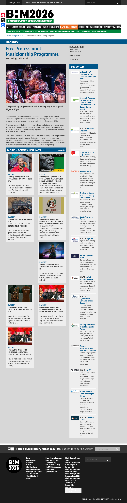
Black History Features (54, 458)
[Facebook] (2, 25)
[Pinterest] (2, 15)
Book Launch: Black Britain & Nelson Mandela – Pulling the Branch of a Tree (51, 181)
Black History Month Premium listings (72, 470)
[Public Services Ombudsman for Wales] (75, 391)
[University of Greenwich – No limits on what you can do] (75, 72)
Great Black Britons (52, 460)
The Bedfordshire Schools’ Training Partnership (87, 195)
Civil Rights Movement (53, 467)
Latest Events (18, 27)
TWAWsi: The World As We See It (51, 267)
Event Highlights (51, 27)
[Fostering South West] (75, 256)
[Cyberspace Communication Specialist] (75, 296)
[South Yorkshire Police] (75, 218)
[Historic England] (75, 130)
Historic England (87, 129)
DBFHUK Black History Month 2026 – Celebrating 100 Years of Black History (51, 223)
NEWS (29, 27)
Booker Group (86, 171)
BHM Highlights (31, 467)
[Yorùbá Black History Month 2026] (20, 293)
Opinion (28, 465)
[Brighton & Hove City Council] (75, 153)
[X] (2, 20)
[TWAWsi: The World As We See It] (51, 250)
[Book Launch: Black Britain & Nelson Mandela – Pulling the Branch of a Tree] (51, 163)
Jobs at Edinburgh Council (32, 477)
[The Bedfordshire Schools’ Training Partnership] (75, 195)
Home (8, 36)
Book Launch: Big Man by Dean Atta (49, 2)
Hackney (21, 36)
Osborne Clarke (87, 418)
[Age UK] (75, 239)
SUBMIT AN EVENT (14, 31)
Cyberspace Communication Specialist (86, 300)
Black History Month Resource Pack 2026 (64, 31)
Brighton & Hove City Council (87, 153)
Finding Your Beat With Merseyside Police (87, 326)
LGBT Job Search (32, 474)
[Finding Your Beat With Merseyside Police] (75, 325)
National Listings (68, 27)
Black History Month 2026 (72, 459)
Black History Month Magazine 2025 (72, 479)
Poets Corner (50, 469)
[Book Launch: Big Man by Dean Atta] (20, 163)
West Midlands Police (86, 278)
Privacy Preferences (73, 491)
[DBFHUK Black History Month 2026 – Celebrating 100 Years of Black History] (51, 205)
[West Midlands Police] (75, 278)
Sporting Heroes (51, 471)
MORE (60, 150)
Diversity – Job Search (34, 471)
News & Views (30, 460)
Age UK (90, 238)
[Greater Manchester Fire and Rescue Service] (75, 346)
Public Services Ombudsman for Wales (87, 393)
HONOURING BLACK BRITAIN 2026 (35, 31)
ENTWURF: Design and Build (111, 499)
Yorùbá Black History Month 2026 (20, 310)
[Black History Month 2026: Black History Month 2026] (30, 16)
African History (51, 462)
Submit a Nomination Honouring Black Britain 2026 (72, 464)
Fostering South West (86, 256)
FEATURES (37, 27)
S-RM (89, 370)
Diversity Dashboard (33, 469)
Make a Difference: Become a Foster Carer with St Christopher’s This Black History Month (87, 104)
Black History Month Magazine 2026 (94, 31)
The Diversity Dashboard (112, 27)
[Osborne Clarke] (75, 418)
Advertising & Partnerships (70, 483)
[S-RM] (75, 370)
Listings (14, 36)
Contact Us (69, 487)
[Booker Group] (75, 171)
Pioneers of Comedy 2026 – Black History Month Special (51, 310)
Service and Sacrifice (89, 27)
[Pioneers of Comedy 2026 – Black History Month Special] (51, 293)
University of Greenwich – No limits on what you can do (88, 75)
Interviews (29, 462)
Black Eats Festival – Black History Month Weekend (19, 225)
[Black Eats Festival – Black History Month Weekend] (20, 205)
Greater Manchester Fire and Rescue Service (88, 348)
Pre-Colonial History (53, 465)
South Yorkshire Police (86, 218)
